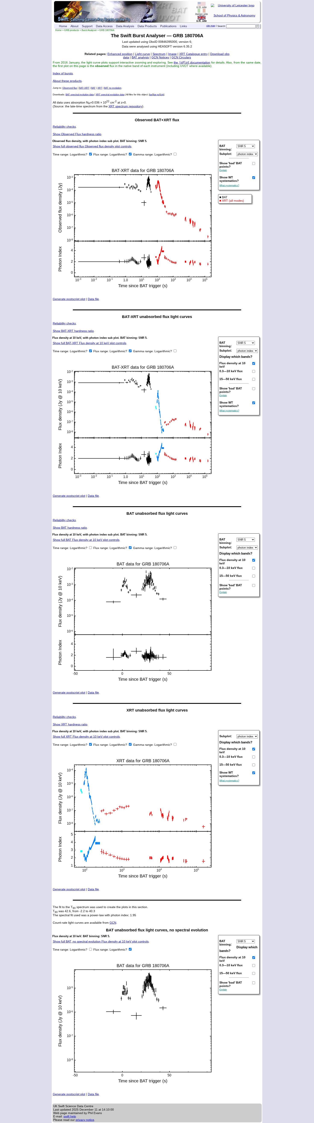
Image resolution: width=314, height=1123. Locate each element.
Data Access (104, 26)
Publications (168, 26)
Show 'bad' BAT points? (230, 164)
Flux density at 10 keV (232, 364)
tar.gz (156, 94)
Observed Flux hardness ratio (77, 134)
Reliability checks (64, 126)
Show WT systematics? (229, 179)
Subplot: (225, 153)
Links (183, 26)
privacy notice (85, 1120)
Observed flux (69, 88)
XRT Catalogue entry (193, 54)
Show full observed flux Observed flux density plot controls (92, 146)
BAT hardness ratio (70, 527)
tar (151, 94)
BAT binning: (225, 147)
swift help (69, 1116)
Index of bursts (63, 73)
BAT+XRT (84, 88)
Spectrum (159, 54)
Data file (93, 299)
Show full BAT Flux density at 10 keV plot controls (86, 540)
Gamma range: (143, 154)
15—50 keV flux (230, 379)
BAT (93, 88)
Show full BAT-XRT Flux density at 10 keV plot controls (89, 343)
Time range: (61, 154)
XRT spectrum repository (125, 106)
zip (162, 94)
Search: (221, 26)
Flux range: (101, 154)
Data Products (147, 26)
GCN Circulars (181, 57)
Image (172, 54)
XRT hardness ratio (70, 724)
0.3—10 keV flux (231, 371)
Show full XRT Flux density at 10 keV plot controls (86, 736)
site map (210, 25)
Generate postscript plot (69, 299)
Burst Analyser (89, 30)
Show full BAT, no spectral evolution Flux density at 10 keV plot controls (101, 941)
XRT (99, 88)
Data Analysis (125, 26)
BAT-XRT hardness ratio (73, 331)
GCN (113, 922)
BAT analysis (140, 57)
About (74, 26)
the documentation (192, 62)
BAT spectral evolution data (80, 94)
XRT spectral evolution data (110, 94)
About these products (67, 81)
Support (87, 26)
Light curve (142, 54)
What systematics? (229, 185)
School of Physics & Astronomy (234, 15)
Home (63, 26)
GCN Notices (160, 57)
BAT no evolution (112, 88)
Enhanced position (119, 54)
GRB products (71, 30)
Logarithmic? (79, 154)
